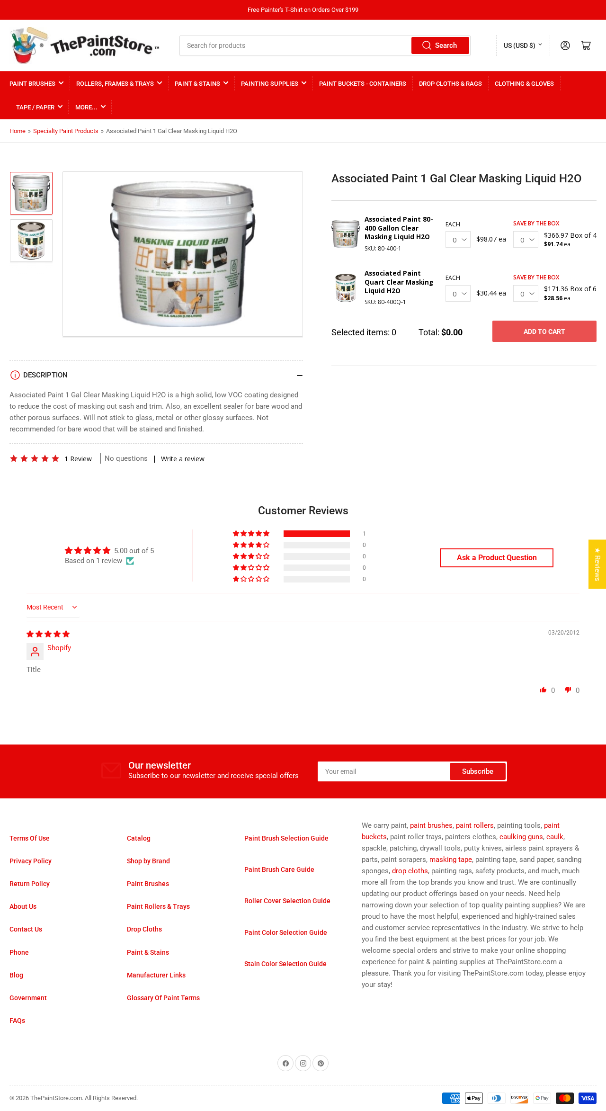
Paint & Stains (197, 83)
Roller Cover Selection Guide (287, 901)
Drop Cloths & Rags (450, 83)
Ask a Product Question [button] (497, 557)
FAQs (17, 1020)
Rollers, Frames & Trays (115, 83)
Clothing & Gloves (524, 83)
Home (17, 130)
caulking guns (521, 837)
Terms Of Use (29, 838)
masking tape (450, 859)
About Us (22, 906)
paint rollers (475, 825)
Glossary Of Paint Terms (163, 998)
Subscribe (477, 771)
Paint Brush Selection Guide (286, 838)
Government (28, 998)
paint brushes (431, 825)
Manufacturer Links (156, 975)
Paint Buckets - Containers (362, 83)
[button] (34, 458)
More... (86, 107)
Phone (19, 952)
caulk (554, 837)
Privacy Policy (30, 861)
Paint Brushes (32, 83)
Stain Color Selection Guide (285, 964)
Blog (16, 975)
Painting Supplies (269, 83)
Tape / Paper (35, 107)
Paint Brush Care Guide (279, 869)
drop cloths (410, 871)
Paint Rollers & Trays (158, 906)
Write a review (183, 458)
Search (446, 45)
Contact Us (25, 929)
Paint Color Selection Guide (285, 932)
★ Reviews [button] (597, 564)
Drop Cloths (144, 929)
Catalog (139, 838)
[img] (48, 634)
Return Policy (29, 883)
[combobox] (325, 45)
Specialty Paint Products (65, 130)
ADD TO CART (544, 331)
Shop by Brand (148, 861)
